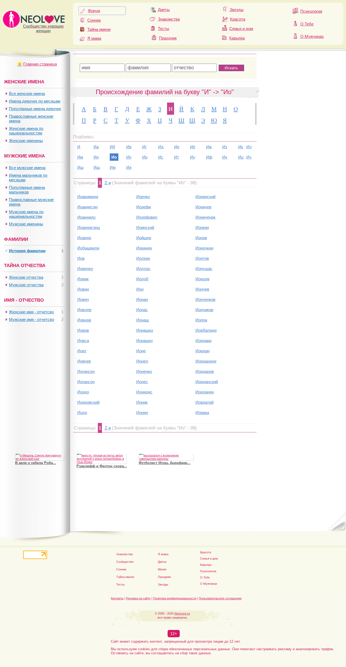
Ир (144, 157)
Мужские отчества (26, 284)
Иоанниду (86, 217)
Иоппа (201, 320)
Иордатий (204, 402)
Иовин (83, 289)
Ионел (142, 361)
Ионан (142, 299)
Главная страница (40, 64)
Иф (209, 157)
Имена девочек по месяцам (34, 101)
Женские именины (26, 140)
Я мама (94, 38)
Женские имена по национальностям (26, 130)
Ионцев (202, 279)
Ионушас (203, 268)
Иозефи (143, 207)
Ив (128, 146)
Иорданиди (205, 361)
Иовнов (84, 320)
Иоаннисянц (88, 227)
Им (80, 157)
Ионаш (142, 320)
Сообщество (125, 561)
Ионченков (205, 299)
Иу (192, 157)
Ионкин (202, 227)
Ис (160, 157)
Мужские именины (26, 224)
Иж (209, 146)
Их (224, 157)
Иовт (81, 351)
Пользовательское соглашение (220, 598)
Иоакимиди (87, 196)
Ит (176, 157)
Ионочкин (204, 248)
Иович (83, 299)
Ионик (142, 402)
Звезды (236, 9)
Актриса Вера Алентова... (98, 468)
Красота (237, 19)
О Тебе (307, 24)
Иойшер (143, 237)
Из (224, 146)
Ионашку (144, 340)
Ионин (142, 412)
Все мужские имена (27, 167)
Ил (249, 146)
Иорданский (206, 381)
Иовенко (85, 268)
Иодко (83, 392)
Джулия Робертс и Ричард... (39, 468)
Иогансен (86, 371)
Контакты (117, 598)
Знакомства (169, 19)
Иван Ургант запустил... (159, 465)
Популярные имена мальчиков (27, 189)
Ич (248, 157)
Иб (112, 146)
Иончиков (204, 309)
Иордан (202, 351)
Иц (241, 157)
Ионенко (144, 371)
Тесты (163, 28)
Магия (162, 569)
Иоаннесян (87, 207)
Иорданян (204, 392)
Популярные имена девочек (35, 108)
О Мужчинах (312, 36)
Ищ (97, 167)
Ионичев (203, 207)
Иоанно (84, 237)
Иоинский (145, 227)
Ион (140, 289)
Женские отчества (26, 277)
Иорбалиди (206, 330)
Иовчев (84, 361)
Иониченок (205, 217)
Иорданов (204, 371)
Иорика (202, 412)
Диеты (164, 9)
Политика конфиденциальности (174, 598)
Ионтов (202, 258)
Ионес (142, 381)
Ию (113, 167)
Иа (96, 146)
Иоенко (143, 196)
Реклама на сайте (138, 598)
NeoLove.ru (182, 613)
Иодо (82, 412)
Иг (144, 146)
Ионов (201, 237)
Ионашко (144, 330)
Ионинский (205, 196)
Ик (240, 146)
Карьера (237, 38)
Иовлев (84, 309)
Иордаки (203, 340)
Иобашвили (88, 248)
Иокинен (144, 248)
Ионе (141, 351)
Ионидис (144, 392)
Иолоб (142, 279)
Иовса (83, 340)
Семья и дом (241, 28)
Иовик (83, 279)
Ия (128, 167)
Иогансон (86, 381)
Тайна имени (99, 29)
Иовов (83, 330)
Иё (192, 146)
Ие (176, 146)
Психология (311, 11)
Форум (94, 10)
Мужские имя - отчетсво (31, 319)
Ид (161, 146)
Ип (128, 157)
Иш (80, 167)
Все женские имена (27, 93)
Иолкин (143, 258)
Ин (96, 157)
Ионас (142, 309)
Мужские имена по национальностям (26, 214)
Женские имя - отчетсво (31, 312)
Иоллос (143, 268)
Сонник (94, 20)
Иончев (202, 289)
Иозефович (146, 217)
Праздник (168, 38)
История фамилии (27, 250)
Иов (81, 258)
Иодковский (88, 402)
